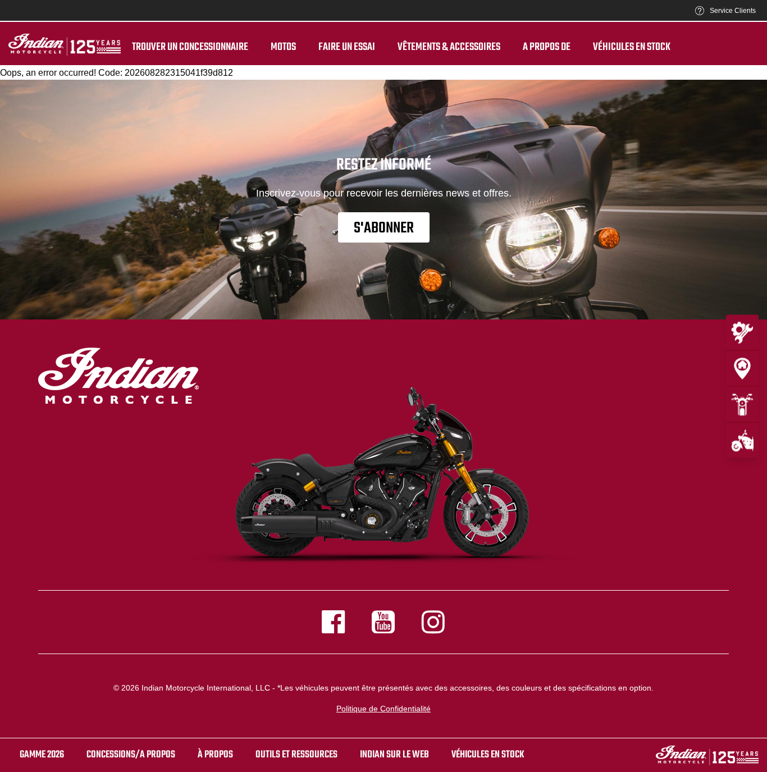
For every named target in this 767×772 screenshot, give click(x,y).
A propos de (546, 47)
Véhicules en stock (631, 47)
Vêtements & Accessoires (449, 47)
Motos (283, 47)
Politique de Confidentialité (383, 708)
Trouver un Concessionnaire (190, 47)
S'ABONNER (384, 228)
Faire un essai (346, 47)
